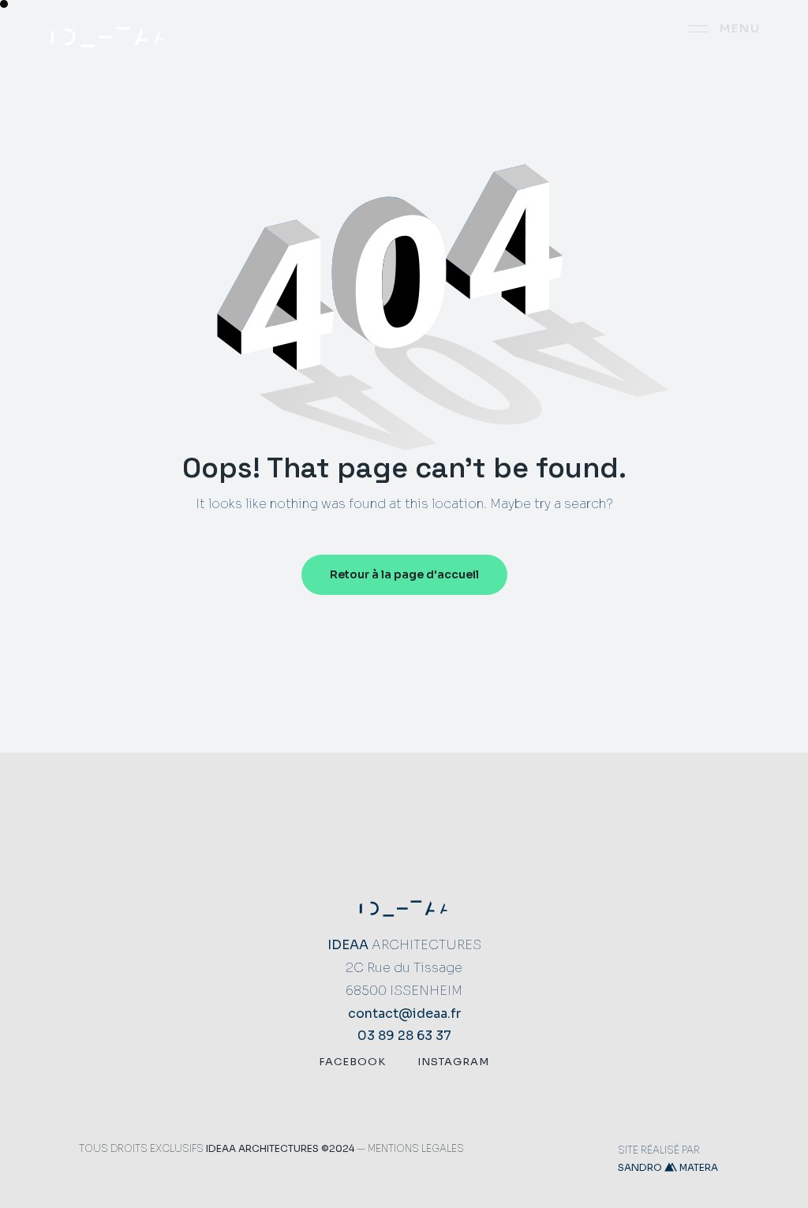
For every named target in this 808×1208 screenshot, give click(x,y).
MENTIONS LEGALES (416, 1148)
